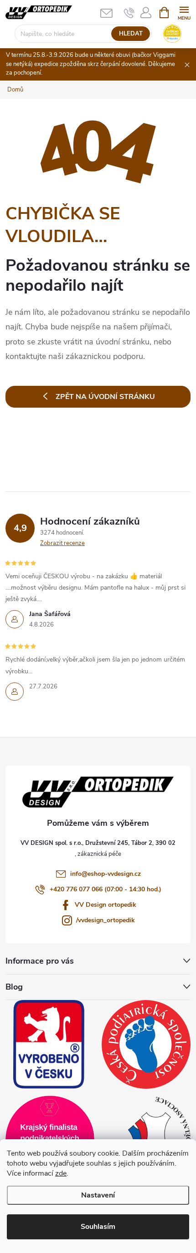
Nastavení (98, 1195)
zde (61, 1173)
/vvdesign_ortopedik (105, 920)
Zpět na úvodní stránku (105, 397)
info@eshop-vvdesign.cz (105, 873)
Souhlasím (98, 1227)
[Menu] (184, 12)
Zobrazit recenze (62, 543)
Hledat (131, 34)
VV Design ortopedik (105, 904)
